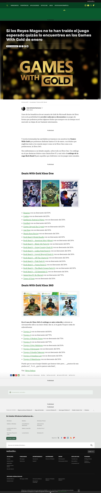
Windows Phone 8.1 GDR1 (12, 433)
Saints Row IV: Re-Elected (33, 275)
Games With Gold (62, 375)
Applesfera (9, 463)
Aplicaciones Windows (40, 424)
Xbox (44, 375)
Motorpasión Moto (63, 461)
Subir (90, 451)
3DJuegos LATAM (24, 478)
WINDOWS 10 (15, 5)
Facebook (20, 46)
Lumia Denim (25, 433)
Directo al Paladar (50, 459)
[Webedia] (91, 1)
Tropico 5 (27, 342)
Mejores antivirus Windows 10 (25, 410)
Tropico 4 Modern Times (33, 338)
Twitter (91, 5)
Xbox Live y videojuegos (33, 375)
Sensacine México (37, 478)
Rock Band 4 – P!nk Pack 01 (34, 261)
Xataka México (10, 478)
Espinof (34, 461)
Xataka (8, 459)
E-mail (27, 46)
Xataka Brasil (10, 481)
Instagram (85, 5)
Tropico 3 (27, 331)
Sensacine (35, 459)
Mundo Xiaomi (10, 469)
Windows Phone (41, 421)
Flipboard (94, 5)
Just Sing (26, 230)
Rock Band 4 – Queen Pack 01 (34, 265)
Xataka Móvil (10, 461)
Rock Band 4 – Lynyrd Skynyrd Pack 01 (38, 254)
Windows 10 (40, 433)
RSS (71, 437)
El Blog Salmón (88, 459)
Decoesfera (74, 461)
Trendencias (74, 459)
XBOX (51, 5)
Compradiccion (75, 463)
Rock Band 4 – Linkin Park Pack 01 (36, 251)
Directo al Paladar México (50, 479)
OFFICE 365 (44, 5)
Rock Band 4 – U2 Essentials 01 (35, 271)
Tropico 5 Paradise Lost (32, 356)
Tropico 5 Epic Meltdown (33, 345)
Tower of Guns (28, 278)
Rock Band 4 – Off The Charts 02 (35, 258)
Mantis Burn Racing (31, 233)
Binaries (26, 213)
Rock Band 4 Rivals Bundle (33, 237)
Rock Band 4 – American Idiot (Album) (38, 240)
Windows (9, 421)
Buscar (91, 445)
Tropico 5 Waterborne (31, 359)
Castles (26, 216)
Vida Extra (22, 461)
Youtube (88, 5)
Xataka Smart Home (10, 466)
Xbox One (72, 375)
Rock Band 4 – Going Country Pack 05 (38, 247)
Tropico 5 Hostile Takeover (33, 352)
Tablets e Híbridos (11, 424)
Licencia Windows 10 (51, 410)
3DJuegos (22, 459)
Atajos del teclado (39, 410)
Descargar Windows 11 (64, 410)
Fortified (26, 223)
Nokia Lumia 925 (26, 428)
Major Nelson (30, 370)
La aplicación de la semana (11, 429)
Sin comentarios (13, 46)
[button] (34, 108)
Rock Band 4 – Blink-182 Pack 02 (36, 244)
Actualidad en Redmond (25, 424)
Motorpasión (62, 459)
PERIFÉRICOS (24, 5)
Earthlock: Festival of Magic (33, 220)
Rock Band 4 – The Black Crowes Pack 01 (39, 268)
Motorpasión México (62, 479)
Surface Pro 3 (40, 428)
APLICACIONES (34, 5)
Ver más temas (11, 438)
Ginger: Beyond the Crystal (33, 227)
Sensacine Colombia (35, 481)
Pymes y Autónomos (87, 461)
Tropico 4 (27, 335)
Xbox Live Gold (51, 375)
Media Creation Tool (77, 410)
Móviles (24, 421)
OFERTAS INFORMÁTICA (61, 5)
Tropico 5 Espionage (31, 349)
